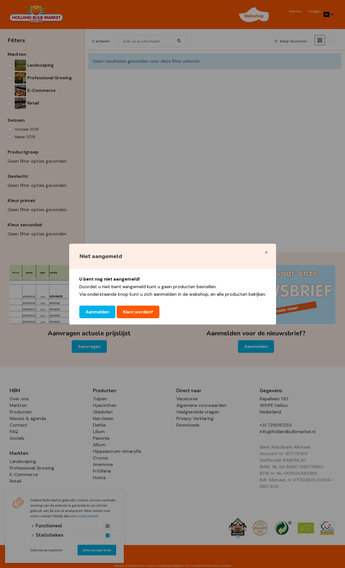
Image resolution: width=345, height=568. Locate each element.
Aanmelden (97, 312)
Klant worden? (138, 312)
